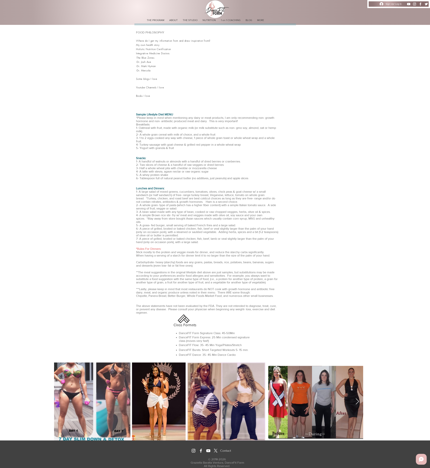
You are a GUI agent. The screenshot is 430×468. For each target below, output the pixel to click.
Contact (225, 450)
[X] (215, 450)
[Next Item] (357, 401)
